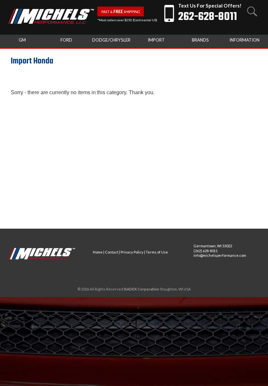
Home (98, 252)
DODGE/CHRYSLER (111, 40)
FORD (66, 40)
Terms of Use (157, 252)
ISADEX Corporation (141, 289)
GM (22, 40)
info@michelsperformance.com (219, 255)
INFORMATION (244, 40)
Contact (111, 252)
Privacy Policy (132, 252)
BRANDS (200, 40)
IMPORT (156, 40)
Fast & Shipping (120, 11)
